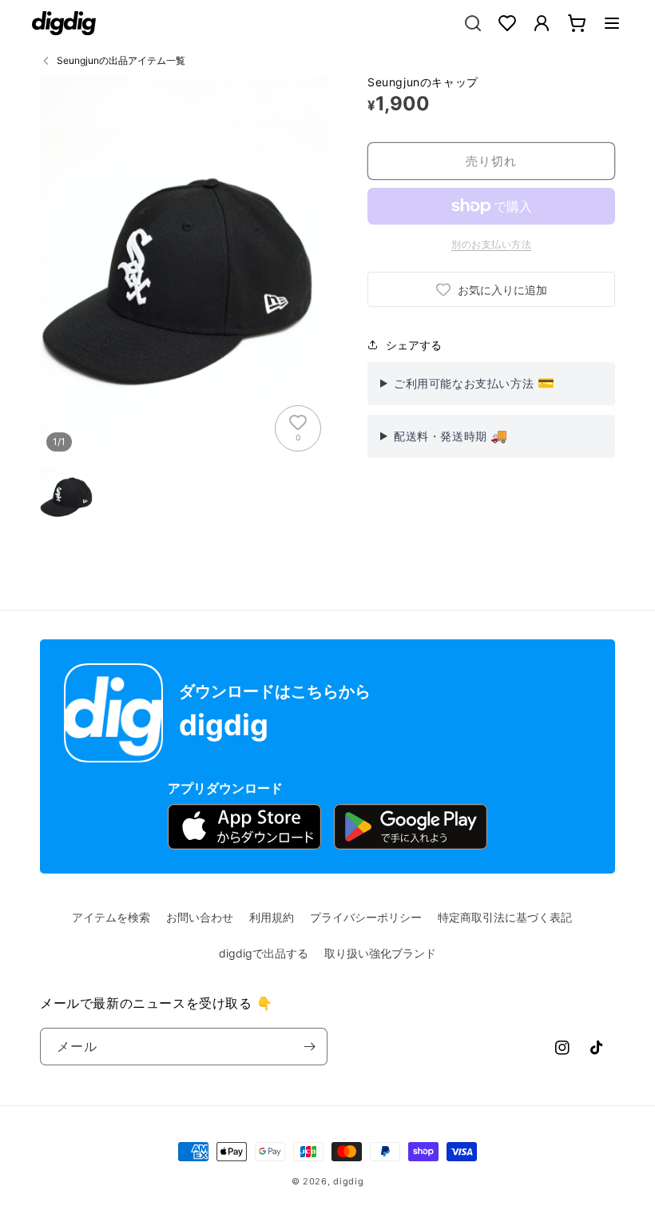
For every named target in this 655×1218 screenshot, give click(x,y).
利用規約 (271, 917)
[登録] (309, 1046)
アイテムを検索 (111, 917)
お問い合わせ (199, 917)
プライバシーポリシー (366, 917)
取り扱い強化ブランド (380, 953)
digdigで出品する (263, 953)
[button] (611, 23)
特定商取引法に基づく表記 (505, 917)
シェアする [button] (414, 345)
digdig (348, 1181)
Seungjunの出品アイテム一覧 (121, 60)
